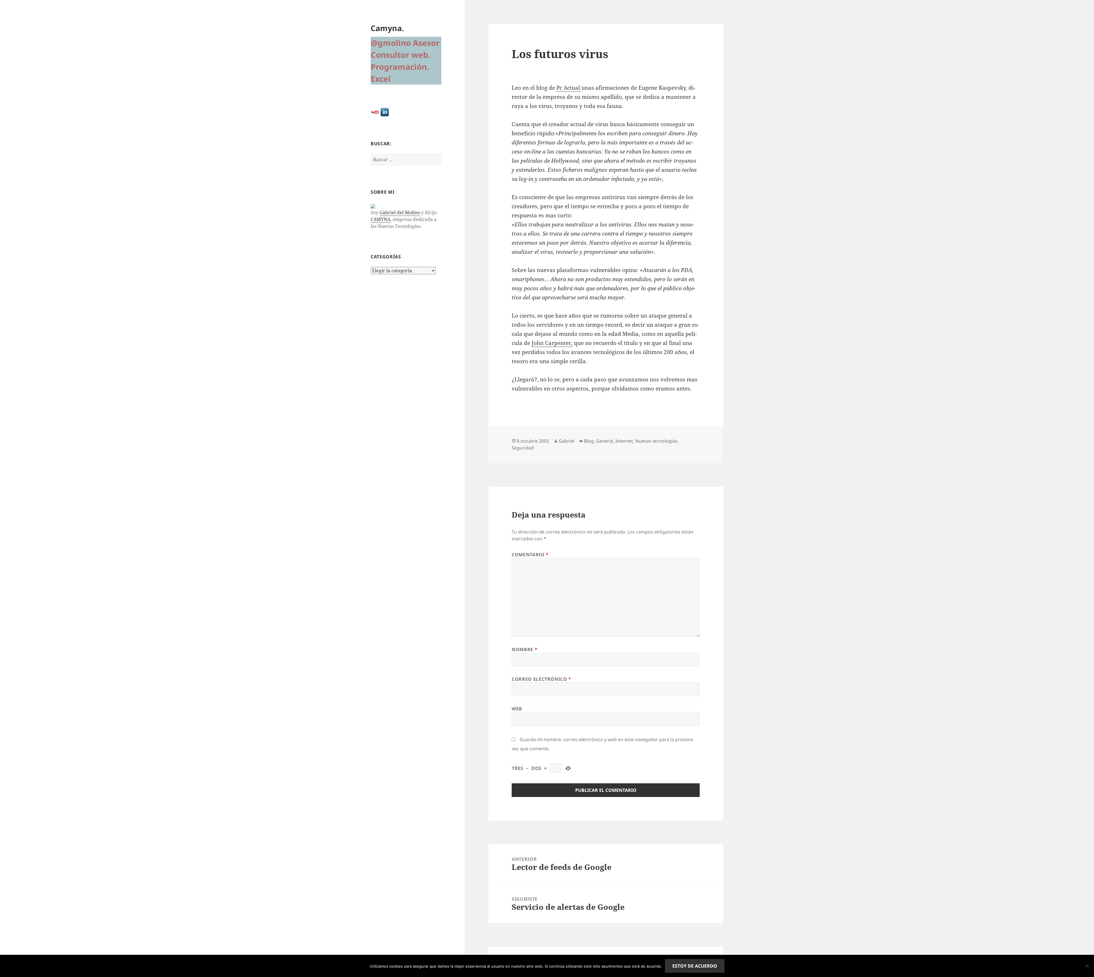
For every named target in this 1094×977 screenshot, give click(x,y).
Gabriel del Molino (399, 212)
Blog (589, 441)
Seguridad (523, 448)
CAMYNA (380, 219)
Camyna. (387, 28)
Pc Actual (568, 87)
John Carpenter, (552, 343)
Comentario (530, 554)
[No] (1087, 966)
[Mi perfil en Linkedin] (384, 112)
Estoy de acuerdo (694, 966)
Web (517, 709)
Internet (624, 441)
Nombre (524, 649)
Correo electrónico (541, 679)
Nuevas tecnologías (656, 441)
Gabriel (566, 441)
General (604, 441)
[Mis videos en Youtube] (375, 112)
